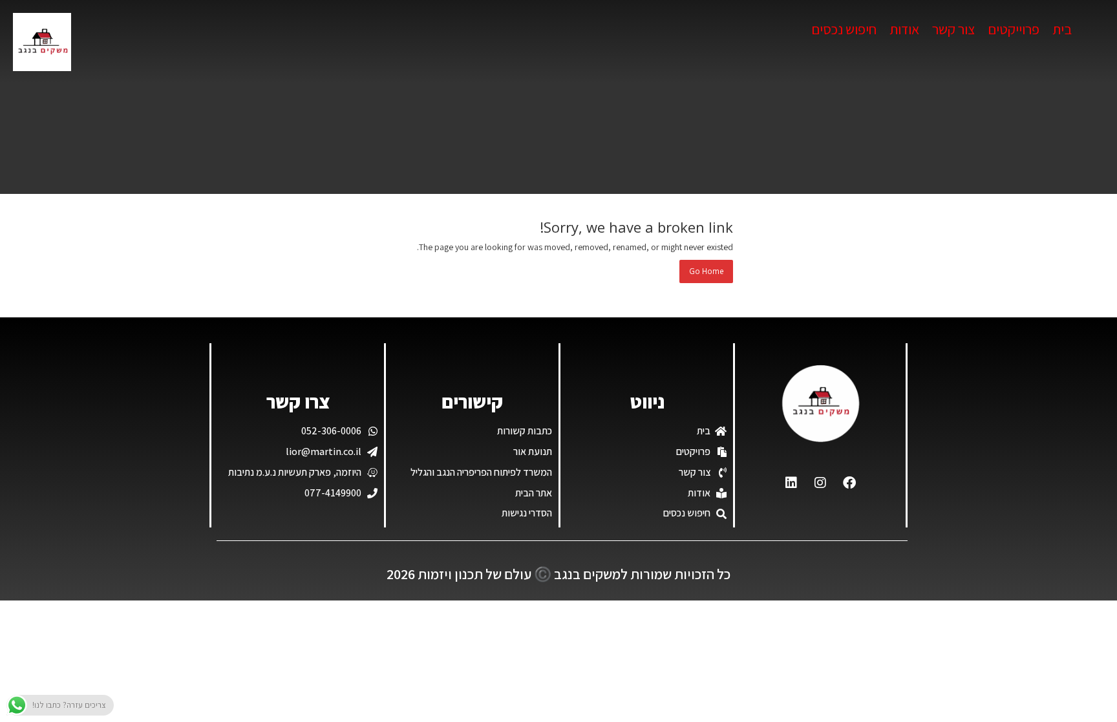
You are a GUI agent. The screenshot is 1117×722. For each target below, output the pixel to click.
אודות (904, 29)
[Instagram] (820, 483)
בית (1062, 29)
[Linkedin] (791, 483)
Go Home (706, 271)
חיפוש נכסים (844, 29)
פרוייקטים (1013, 29)
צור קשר (953, 29)
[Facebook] (849, 483)
